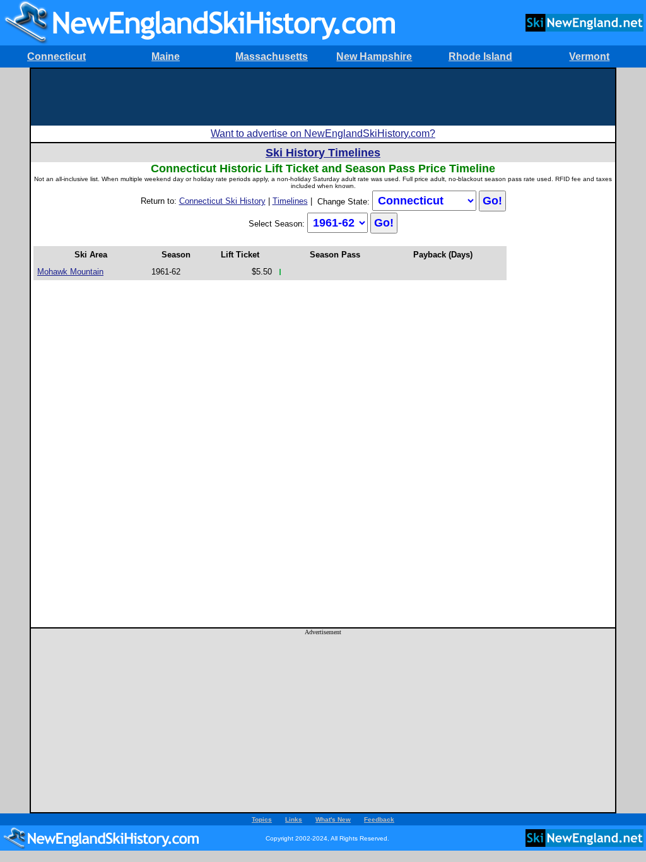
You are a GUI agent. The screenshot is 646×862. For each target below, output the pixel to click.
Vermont (589, 56)
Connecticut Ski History (222, 201)
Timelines (290, 201)
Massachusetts (271, 56)
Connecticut (56, 56)
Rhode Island (480, 56)
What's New (333, 819)
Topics (262, 819)
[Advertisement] (323, 97)
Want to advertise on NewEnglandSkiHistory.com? (323, 133)
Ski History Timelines (323, 152)
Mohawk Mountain (70, 271)
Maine (165, 56)
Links (293, 819)
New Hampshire (374, 56)
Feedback (379, 819)
